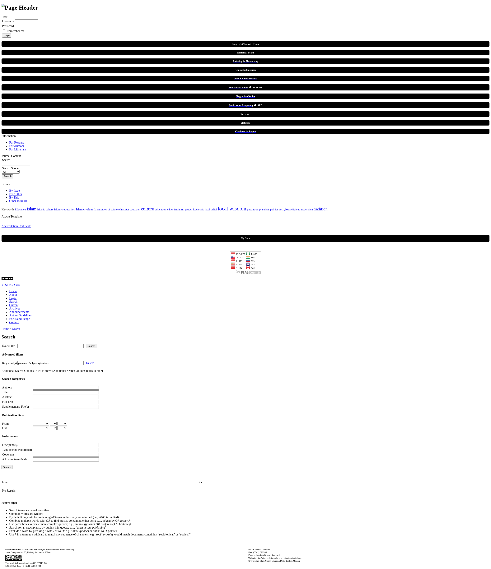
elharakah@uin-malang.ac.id (268, 555)
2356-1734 (36, 566)
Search (13, 301)
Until (5, 428)
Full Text (7, 401)
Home (13, 291)
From (5, 423)
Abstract (7, 397)
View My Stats (11, 284)
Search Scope (10, 168)
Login (12, 298)
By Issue (14, 190)
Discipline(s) (9, 445)
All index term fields (14, 459)
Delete (90, 363)
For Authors (16, 146)
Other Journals (18, 201)
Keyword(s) (9, 363)
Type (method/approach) (17, 449)
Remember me (15, 31)
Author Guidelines (20, 315)
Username (8, 21)
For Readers (16, 142)
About (13, 294)
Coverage (8, 454)
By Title (14, 197)
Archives (14, 308)
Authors (7, 387)
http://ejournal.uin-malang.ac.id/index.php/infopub (279, 558)
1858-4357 (16, 566)
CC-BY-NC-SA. (40, 563)
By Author (15, 194)
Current (13, 305)
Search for (8, 345)
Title (4, 392)
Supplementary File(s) (15, 406)
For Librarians (17, 149)
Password (8, 26)
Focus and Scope (19, 318)
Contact (14, 322)
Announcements (19, 312)
